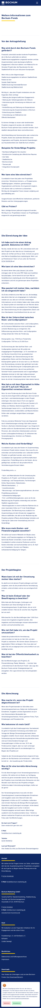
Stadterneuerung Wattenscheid (12, 87)
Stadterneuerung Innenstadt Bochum (14, 85)
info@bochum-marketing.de (16, 910)
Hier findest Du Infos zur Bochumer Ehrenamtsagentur (20, 849)
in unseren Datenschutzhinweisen (19, 998)
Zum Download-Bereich (14, 977)
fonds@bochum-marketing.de (20, 256)
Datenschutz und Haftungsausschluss (14, 957)
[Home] (9, 3)
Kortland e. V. (21, 936)
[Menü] (37, 3)
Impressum (5, 959)
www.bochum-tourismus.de (11, 913)
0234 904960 (8, 907)
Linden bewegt (7, 941)
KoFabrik (5, 938)
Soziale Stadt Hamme (9, 82)
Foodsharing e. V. (7, 936)
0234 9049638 (7, 261)
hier (23, 671)
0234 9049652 (7, 841)
